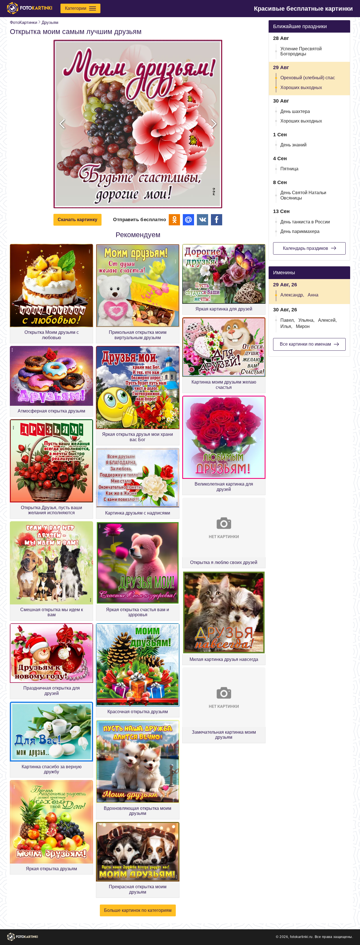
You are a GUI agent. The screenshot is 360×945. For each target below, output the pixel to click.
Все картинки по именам (305, 344)
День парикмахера (300, 231)
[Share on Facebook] (216, 219)
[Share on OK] (174, 219)
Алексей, (327, 320)
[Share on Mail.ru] (188, 219)
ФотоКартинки (23, 22)
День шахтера (295, 111)
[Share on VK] (202, 219)
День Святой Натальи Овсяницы (303, 195)
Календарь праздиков (305, 248)
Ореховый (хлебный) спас (307, 77)
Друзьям (50, 22)
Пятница (289, 168)
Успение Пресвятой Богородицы (301, 51)
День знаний (293, 144)
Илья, (286, 326)
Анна (313, 295)
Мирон (303, 326)
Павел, (287, 320)
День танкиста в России (305, 221)
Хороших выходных (301, 87)
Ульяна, (306, 320)
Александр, (292, 295)
